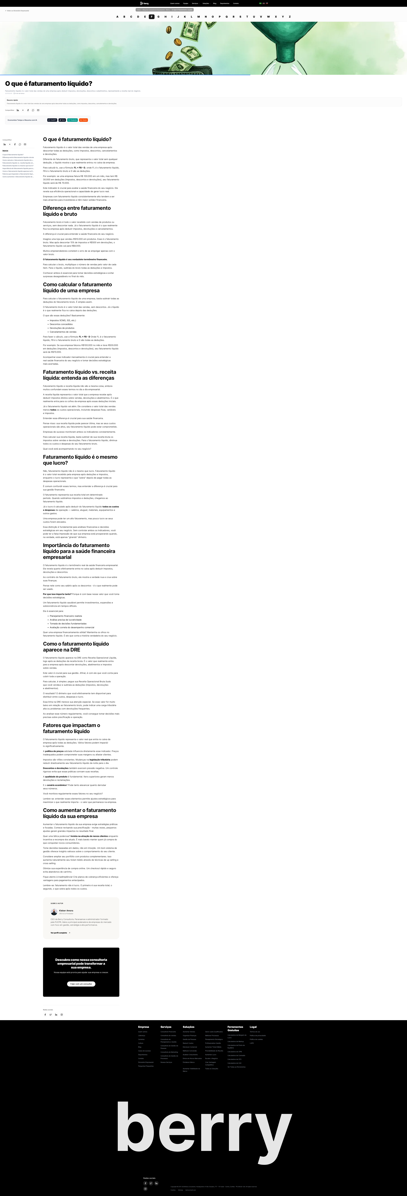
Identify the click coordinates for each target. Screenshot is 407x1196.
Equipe (185, 3)
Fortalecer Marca (188, 1062)
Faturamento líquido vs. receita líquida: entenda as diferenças (18, 163)
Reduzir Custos (188, 1043)
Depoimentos (224, 3)
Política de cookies (256, 1039)
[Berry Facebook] (45, 1015)
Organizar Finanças (189, 1035)
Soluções (206, 3)
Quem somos (175, 3)
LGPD (252, 1043)
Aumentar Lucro (210, 1054)
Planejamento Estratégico (214, 1039)
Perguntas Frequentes (146, 1066)
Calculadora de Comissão (236, 1055)
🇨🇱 (267, 3)
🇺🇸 (263, 3)
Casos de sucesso (144, 1051)
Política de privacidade (258, 1035)
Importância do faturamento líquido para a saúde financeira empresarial (18, 168)
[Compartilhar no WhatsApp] (33, 110)
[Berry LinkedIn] (56, 1015)
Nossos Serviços (166, 1062)
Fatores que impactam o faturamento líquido (18, 174)
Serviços (195, 3)
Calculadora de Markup (236, 1041)
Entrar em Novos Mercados (192, 1058)
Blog (214, 3)
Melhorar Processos (212, 1035)
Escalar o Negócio (211, 1058)
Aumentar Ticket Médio (213, 1047)
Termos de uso (255, 1032)
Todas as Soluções (211, 1068)
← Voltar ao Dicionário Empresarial (17, 11)
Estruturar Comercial (190, 1047)
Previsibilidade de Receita (214, 1051)
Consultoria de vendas (168, 1035)
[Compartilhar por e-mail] (38, 110)
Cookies (173, 1190)
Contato (236, 3)
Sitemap (180, 1190)
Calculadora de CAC (235, 1063)
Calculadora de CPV (234, 1059)
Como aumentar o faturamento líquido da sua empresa (18, 177)
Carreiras (141, 1039)
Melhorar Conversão (190, 1051)
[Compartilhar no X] (23, 110)
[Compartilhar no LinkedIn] (18, 110)
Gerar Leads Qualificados (214, 1032)
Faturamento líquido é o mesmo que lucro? (18, 166)
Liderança (141, 1035)
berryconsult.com (190, 1190)
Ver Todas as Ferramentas (236, 1067)
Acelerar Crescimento (190, 1054)
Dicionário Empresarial (145, 1062)
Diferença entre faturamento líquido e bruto (18, 157)
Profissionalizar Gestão (213, 1043)
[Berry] (144, 3)
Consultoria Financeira (168, 1032)
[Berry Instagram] (62, 1015)
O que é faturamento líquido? (48, 83)
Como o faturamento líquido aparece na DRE (18, 171)
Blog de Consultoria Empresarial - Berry (156, 10)
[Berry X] (51, 1015)
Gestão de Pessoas (189, 1039)
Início (139, 10)
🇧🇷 (260, 3)
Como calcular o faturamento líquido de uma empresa (18, 160)
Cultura (140, 1043)
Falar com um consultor (81, 984)
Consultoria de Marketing (169, 1052)
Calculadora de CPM (235, 1052)
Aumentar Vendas (189, 1032)
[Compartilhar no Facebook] (28, 110)
